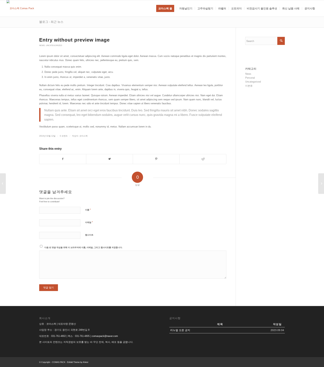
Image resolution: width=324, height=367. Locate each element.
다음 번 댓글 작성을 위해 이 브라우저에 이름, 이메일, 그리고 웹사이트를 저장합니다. (83, 247)
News (42, 45)
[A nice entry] (321, 183)
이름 (88, 209)
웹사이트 (89, 235)
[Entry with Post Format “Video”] (3, 183)
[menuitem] (166, 8)
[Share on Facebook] (62, 159)
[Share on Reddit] (203, 159)
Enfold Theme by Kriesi (77, 362)
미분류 (249, 85)
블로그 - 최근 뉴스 (51, 21)
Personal (250, 77)
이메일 (89, 222)
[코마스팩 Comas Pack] (20, 8)
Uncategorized (54, 45)
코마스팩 (83, 136)
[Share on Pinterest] (156, 159)
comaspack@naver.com (105, 336)
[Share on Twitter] (109, 159)
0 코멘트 (64, 136)
